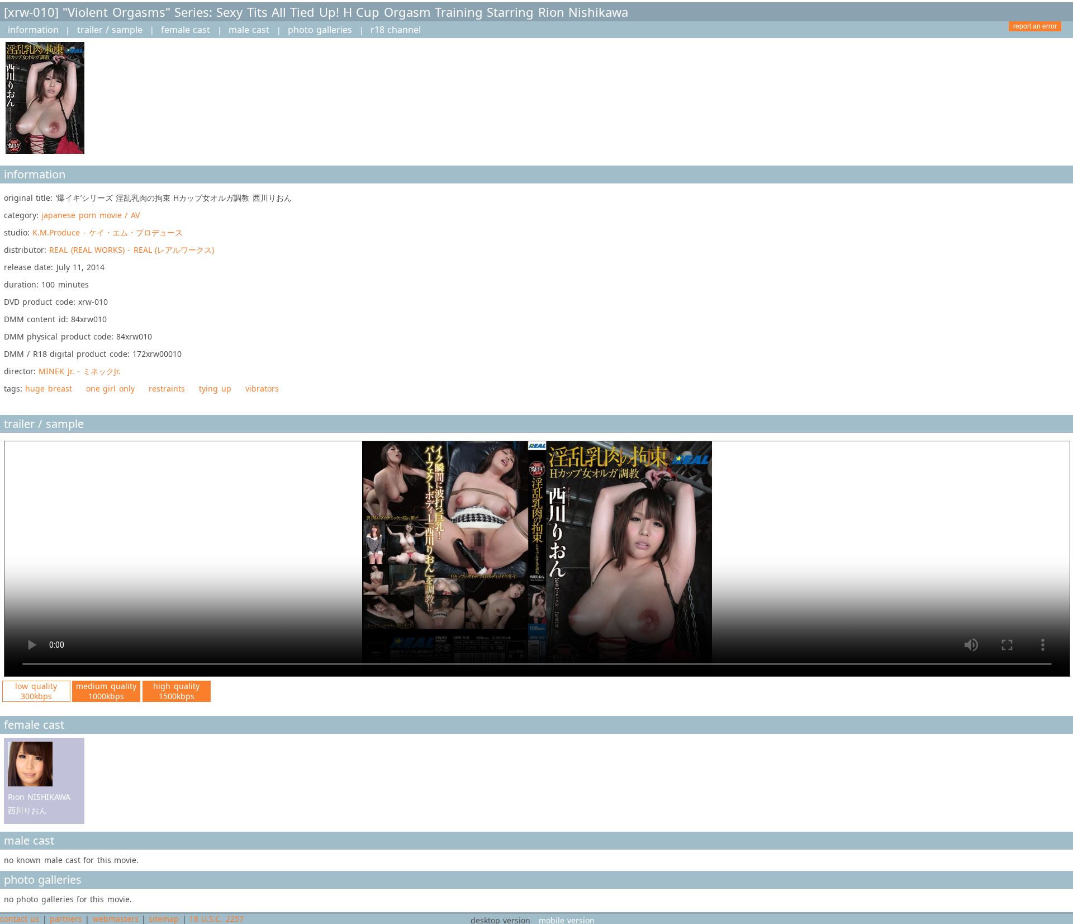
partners (66, 918)
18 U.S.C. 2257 (216, 918)
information (33, 29)
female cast (185, 29)
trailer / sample (110, 29)
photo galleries (320, 29)
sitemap (164, 918)
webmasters (116, 918)
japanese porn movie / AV (90, 215)
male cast (249, 29)
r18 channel (396, 29)
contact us (19, 918)
